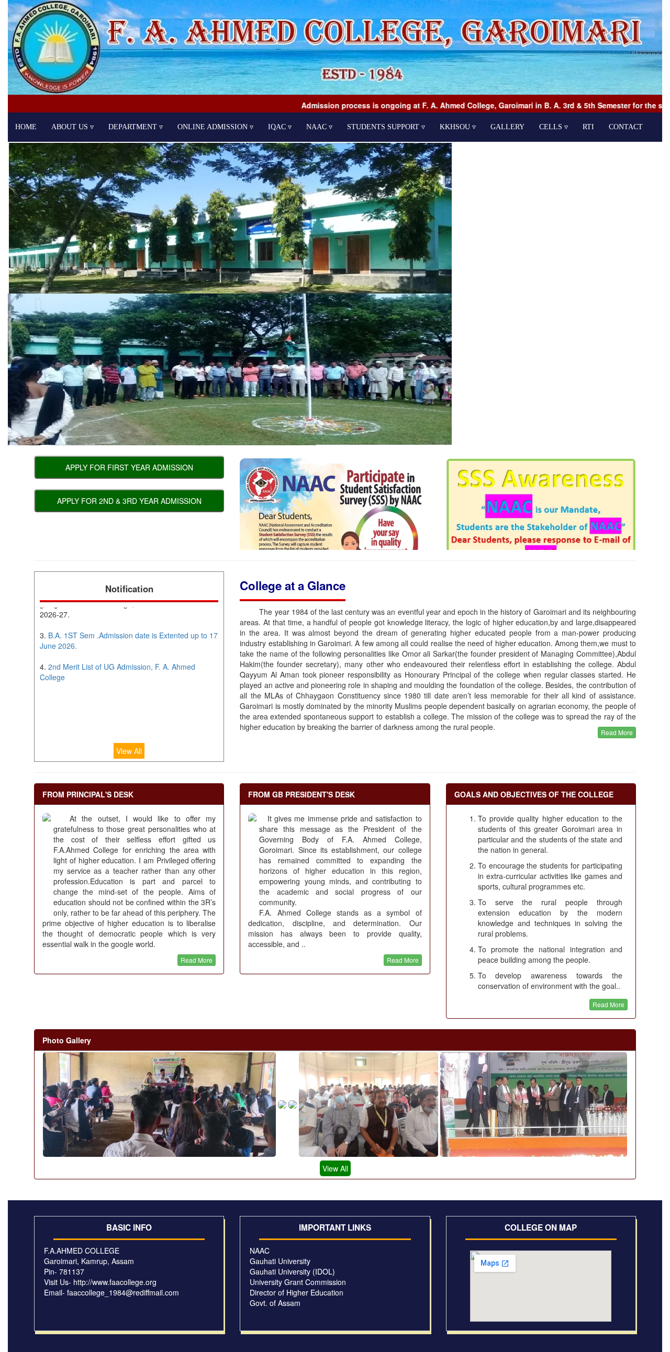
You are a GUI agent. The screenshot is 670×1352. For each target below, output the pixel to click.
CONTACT (626, 127)
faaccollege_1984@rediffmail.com (123, 1292)
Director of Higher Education (296, 1292)
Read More (617, 732)
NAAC (260, 1250)
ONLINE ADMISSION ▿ (215, 127)
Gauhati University (280, 1261)
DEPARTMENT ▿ (135, 127)
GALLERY (507, 127)
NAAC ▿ (319, 127)
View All (129, 751)
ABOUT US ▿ (72, 127)
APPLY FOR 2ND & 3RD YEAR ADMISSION (129, 500)
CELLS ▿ (553, 127)
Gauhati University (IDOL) (292, 1271)
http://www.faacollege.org (115, 1282)
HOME (26, 127)
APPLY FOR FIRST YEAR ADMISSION (129, 467)
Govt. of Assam (275, 1303)
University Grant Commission (298, 1282)
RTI (588, 127)
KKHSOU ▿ (458, 127)
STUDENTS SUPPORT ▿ (386, 127)
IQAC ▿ (280, 127)
